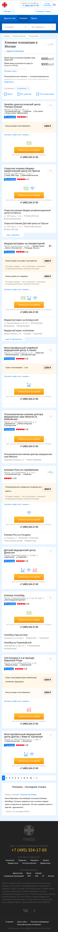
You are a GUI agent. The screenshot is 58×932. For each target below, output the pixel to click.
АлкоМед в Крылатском (16, 635)
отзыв (9, 669)
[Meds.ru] (29, 833)
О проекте (9, 922)
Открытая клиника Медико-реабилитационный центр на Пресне (27, 211)
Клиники (23, 18)
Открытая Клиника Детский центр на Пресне (26, 223)
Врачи (34, 18)
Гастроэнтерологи (29, 863)
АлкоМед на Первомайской (17, 642)
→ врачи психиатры (14, 51)
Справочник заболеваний (14, 876)
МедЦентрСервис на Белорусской (21, 320)
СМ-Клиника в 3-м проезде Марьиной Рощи (19, 659)
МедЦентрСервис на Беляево (19, 330)
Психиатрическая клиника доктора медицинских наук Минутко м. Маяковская (23, 417)
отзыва (9, 252)
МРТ (29, 876)
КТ (43, 876)
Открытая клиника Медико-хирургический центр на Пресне (22, 169)
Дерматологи (45, 863)
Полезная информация (40, 922)
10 (31, 778)
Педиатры (22, 860)
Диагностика (10, 18)
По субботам (26, 94)
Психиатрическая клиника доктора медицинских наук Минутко (28, 455)
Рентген (51, 876)
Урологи (46, 860)
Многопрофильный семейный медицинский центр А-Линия (21, 349)
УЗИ (36, 876)
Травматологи (13, 863)
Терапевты (34, 860)
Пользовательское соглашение (29, 924)
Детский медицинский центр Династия (20, 551)
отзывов (10, 117)
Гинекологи (10, 860)
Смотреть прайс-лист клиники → (17, 135)
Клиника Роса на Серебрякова (21, 470)
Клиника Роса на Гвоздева (17, 535)
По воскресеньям (47, 94)
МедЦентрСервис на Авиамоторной (24, 243)
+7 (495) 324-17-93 (30, 4)
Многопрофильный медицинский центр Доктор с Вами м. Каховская (23, 735)
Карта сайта (22, 922)
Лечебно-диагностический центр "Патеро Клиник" (22, 105)
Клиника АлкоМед (14, 595)
